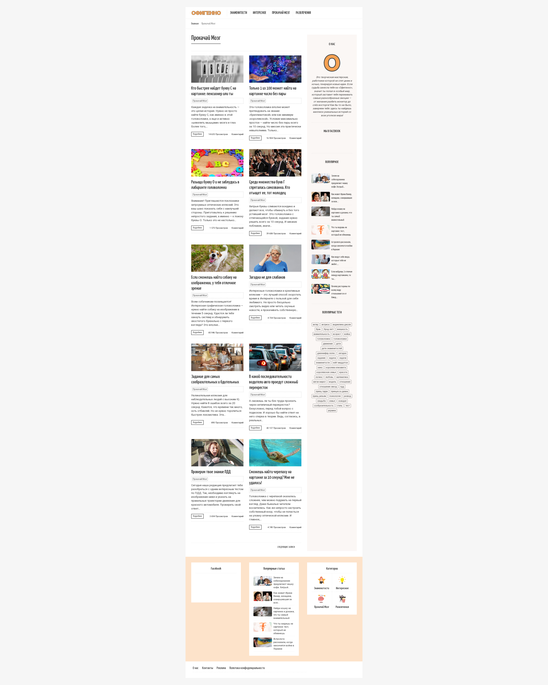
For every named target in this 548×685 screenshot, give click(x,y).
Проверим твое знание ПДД (211, 472)
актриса (325, 324)
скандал (342, 401)
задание (321, 358)
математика (342, 377)
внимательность (322, 334)
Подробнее (197, 134)
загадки (342, 353)
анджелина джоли (342, 324)
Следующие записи (286, 547)
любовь (329, 377)
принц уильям (319, 396)
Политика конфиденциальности (247, 668)
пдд (342, 386)
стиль (339, 405)
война (347, 334)
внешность (342, 329)
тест (348, 405)
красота (343, 372)
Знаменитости (238, 13)
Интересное (259, 13)
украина (332, 410)
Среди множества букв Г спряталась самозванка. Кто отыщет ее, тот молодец (269, 187)
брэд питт (329, 329)
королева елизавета (336, 367)
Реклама (221, 668)
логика (319, 377)
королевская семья (326, 372)
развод (347, 396)
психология (335, 396)
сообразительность (324, 405)
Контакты (207, 668)
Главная (195, 23)
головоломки (340, 339)
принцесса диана (339, 391)
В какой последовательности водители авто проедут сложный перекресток (273, 382)
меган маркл (319, 381)
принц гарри (322, 391)
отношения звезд (328, 386)
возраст (337, 334)
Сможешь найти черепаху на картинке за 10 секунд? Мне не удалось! (271, 477)
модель (332, 381)
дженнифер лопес (326, 353)
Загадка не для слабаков (267, 277)
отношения (345, 381)
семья (332, 401)
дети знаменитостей (332, 348)
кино (320, 367)
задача (332, 358)
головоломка (323, 339)
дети (338, 343)
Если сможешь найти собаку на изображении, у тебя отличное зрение (213, 283)
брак (318, 329)
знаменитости (323, 362)
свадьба (321, 401)
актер (315, 324)
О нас (196, 668)
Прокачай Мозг (281, 13)
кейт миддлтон (340, 362)
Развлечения (303, 13)
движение (328, 343)
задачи (342, 358)
